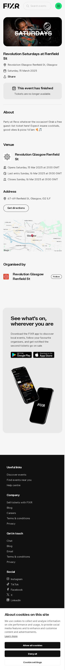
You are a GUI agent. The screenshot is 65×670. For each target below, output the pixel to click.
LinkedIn (16, 600)
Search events (38, 5)
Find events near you (19, 480)
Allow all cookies (32, 645)
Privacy (11, 523)
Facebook (17, 589)
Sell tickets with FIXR (19, 502)
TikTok (15, 584)
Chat (9, 540)
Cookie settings (32, 662)
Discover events (16, 474)
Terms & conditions (18, 518)
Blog (9, 507)
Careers (11, 513)
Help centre (13, 485)
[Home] (11, 6)
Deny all (32, 653)
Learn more (11, 636)
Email (10, 551)
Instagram (16, 579)
